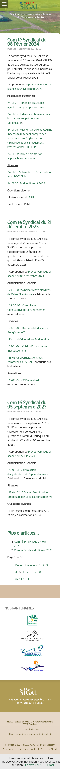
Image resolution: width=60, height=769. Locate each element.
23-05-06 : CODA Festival (24, 380)
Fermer (50, 765)
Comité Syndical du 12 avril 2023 (33, 550)
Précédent (31, 565)
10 (39, 572)
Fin (28, 578)
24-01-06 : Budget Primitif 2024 (26, 183)
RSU (31, 197)
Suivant (19, 578)
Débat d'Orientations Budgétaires (29, 339)
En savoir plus (33, 765)
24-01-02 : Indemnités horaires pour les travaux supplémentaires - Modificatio (29, 118)
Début (19, 565)
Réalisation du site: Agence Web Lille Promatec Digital (30, 749)
